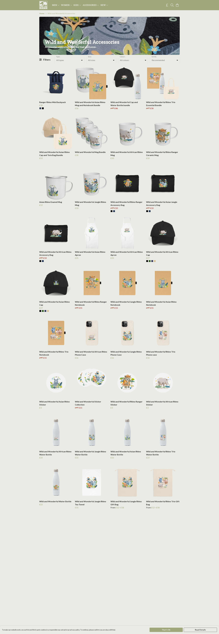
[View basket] (177, 5)
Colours (122, 56)
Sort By (154, 56)
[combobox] (69, 60)
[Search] (172, 5)
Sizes (90, 56)
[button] (82, 60)
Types (58, 56)
